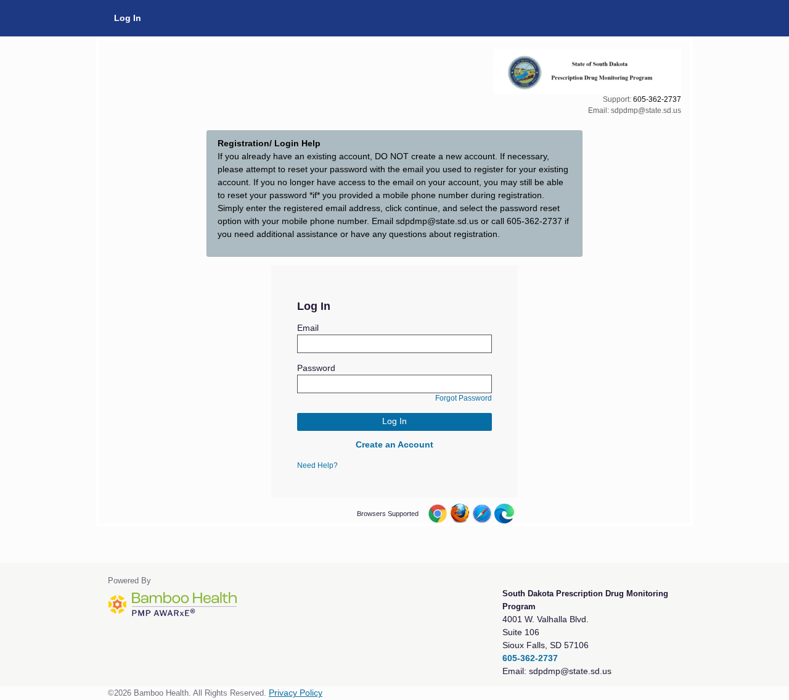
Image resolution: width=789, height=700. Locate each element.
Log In (127, 18)
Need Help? (317, 465)
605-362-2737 (657, 99)
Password (316, 368)
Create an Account (394, 444)
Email (308, 328)
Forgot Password (463, 398)
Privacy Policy (295, 693)
